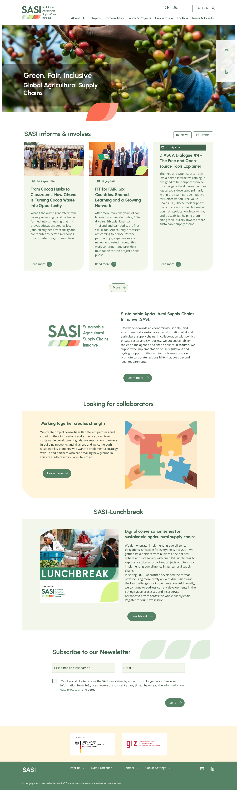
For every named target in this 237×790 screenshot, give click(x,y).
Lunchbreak (140, 616)
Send (172, 702)
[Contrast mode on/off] (167, 8)
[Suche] (216, 8)
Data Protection (101, 768)
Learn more (135, 378)
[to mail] (226, 50)
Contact (129, 768)
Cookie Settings (155, 768)
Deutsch (202, 8)
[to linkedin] (226, 71)
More (116, 287)
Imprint (75, 768)
